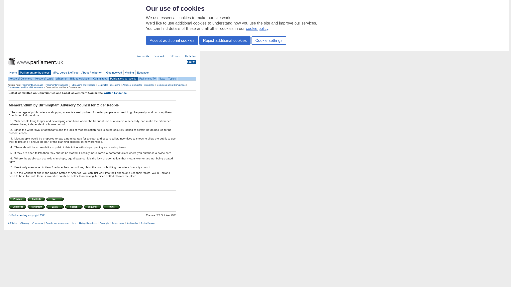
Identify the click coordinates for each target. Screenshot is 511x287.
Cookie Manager (148, 223)
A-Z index (12, 223)
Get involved (114, 72)
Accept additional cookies (172, 40)
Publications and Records (83, 85)
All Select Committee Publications (138, 85)
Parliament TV (147, 78)
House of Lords (44, 78)
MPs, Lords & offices (65, 72)
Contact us (190, 56)
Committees (100, 78)
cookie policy (257, 28)
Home (13, 72)
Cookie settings (268, 40)
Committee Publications (109, 85)
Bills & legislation (80, 78)
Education (143, 72)
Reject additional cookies (225, 40)
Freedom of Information (57, 223)
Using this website (88, 223)
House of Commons (20, 78)
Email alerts (159, 56)
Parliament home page (32, 85)
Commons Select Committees (171, 85)
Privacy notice (118, 223)
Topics (172, 78)
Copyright (104, 223)
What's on (61, 78)
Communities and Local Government (25, 87)
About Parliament (92, 72)
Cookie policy (132, 223)
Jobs (73, 223)
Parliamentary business (35, 72)
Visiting (129, 72)
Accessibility (143, 56)
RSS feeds (175, 56)
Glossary (24, 223)
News (162, 78)
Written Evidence (115, 92)
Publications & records (123, 78)
